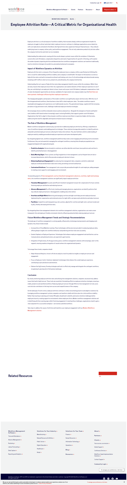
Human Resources (71, 438)
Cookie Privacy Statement (45, 483)
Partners (80, 9)
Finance (68, 434)
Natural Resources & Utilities (45, 438)
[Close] (124, 482)
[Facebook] (112, 479)
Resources (89, 9)
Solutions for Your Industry (46, 431)
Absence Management (14, 439)
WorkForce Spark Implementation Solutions (103, 455)
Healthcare (40, 448)
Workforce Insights (60, 19)
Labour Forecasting (13, 447)
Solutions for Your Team (74, 431)
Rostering (11, 443)
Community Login (94, 2)
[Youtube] (117, 479)
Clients (73, 9)
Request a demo (109, 9)
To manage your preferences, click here (112, 470)
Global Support (98, 447)
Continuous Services (100, 450)
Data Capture (12, 450)
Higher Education (41, 445)
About (98, 9)
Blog (72, 19)
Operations (69, 445)
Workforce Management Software (56, 9)
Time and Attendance (14, 436)
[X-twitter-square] (108, 479)
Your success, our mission (101, 443)
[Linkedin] (104, 479)
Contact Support (99, 459)
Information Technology (72, 441)
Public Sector (40, 441)
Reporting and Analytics (15, 454)
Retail (38, 452)
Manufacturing (41, 434)
